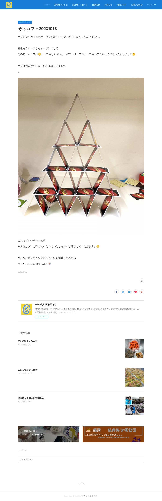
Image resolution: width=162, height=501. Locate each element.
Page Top (81, 483)
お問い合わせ (137, 5)
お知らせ (108, 5)
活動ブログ (121, 5)
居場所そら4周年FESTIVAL (31, 398)
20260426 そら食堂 (27, 369)
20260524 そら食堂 (27, 341)
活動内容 (96, 5)
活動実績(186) (23, 272)
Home (47, 5)
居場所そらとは (61, 5)
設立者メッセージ (79, 5)
